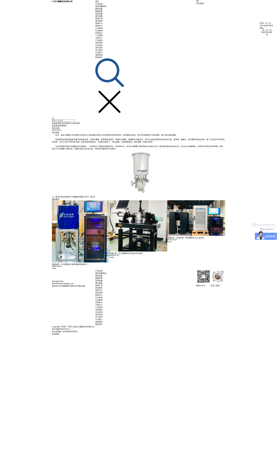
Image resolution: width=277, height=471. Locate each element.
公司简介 (99, 52)
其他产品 (99, 18)
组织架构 (99, 55)
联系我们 (99, 57)
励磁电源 (99, 11)
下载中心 (99, 38)
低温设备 (99, 14)
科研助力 (99, 33)
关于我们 (99, 50)
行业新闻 (99, 31)
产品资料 (99, 40)
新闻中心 (99, 26)
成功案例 (76, 123)
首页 (97, 1)
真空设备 (99, 16)
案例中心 (99, 23)
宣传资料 (99, 43)
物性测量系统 (100, 6)
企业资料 (99, 45)
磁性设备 (99, 9)
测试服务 (99, 21)
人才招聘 (99, 35)
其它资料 (99, 48)
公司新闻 (99, 28)
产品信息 (99, 4)
